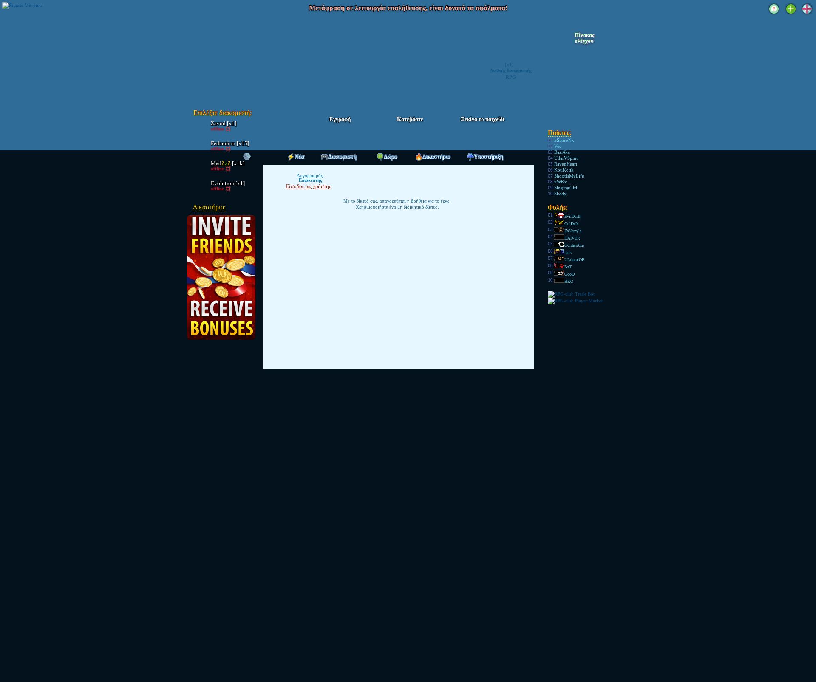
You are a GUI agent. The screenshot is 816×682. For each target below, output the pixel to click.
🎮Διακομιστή (339, 157)
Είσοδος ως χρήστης (308, 186)
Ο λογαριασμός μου (584, 51)
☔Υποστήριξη (485, 157)
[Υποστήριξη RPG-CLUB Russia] (774, 14)
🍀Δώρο (387, 157)
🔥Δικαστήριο (432, 157)
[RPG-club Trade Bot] (571, 293)
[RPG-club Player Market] (575, 300)
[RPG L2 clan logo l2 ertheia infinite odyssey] (239, 57)
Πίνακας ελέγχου (584, 38)
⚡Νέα (295, 157)
